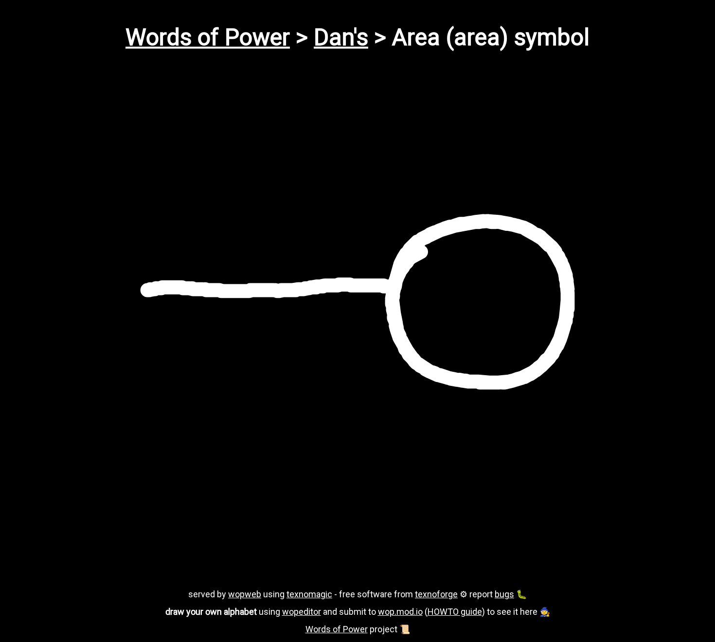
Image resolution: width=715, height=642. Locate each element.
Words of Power (207, 37)
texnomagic (309, 594)
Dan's (341, 37)
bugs (504, 594)
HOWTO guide (455, 612)
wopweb (244, 594)
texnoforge (436, 594)
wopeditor (301, 612)
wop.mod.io (400, 612)
